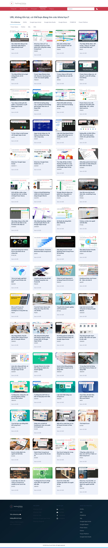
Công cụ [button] (51, 9)
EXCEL (82, 509)
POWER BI (83, 515)
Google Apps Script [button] (35, 22)
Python (82, 530)
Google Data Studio (85, 537)
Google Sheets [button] (63, 22)
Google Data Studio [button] (50, 22)
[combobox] (80, 8)
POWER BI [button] (73, 22)
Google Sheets (84, 524)
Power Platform (84, 533)
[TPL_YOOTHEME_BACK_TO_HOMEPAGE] (19, 3)
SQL (81, 518)
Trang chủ (13, 9)
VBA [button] (34, 27)
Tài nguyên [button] (34, 9)
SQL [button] (29, 27)
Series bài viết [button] (23, 9)
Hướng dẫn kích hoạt (16, 518)
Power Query (83, 527)
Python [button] (23, 27)
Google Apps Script (85, 521)
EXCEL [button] (25, 22)
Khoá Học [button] (43, 9)
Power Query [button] (14, 27)
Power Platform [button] (83, 22)
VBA (81, 512)
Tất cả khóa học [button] (15, 22)
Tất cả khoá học (15, 514)
